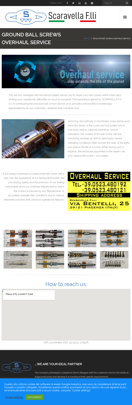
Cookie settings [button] (14, 397)
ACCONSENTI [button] (34, 397)
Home (87, 38)
